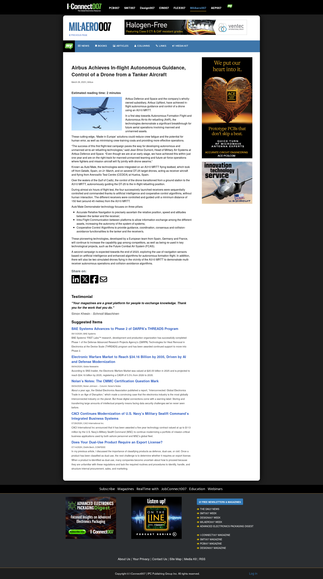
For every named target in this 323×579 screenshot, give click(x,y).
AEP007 (216, 8)
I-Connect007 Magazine (215, 535)
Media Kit (190, 559)
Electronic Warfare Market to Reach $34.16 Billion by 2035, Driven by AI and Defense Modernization (128, 359)
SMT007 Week (208, 513)
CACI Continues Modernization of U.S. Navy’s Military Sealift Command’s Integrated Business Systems (130, 416)
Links (162, 45)
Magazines (125, 489)
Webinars (215, 489)
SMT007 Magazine (211, 539)
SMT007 (129, 8)
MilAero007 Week (211, 522)
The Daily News (209, 509)
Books (102, 45)
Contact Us (159, 559)
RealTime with (147, 489)
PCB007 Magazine (211, 543)
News (85, 45)
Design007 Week (210, 517)
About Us (124, 559)
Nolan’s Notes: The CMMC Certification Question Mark (115, 380)
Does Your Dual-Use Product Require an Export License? (117, 442)
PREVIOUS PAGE (78, 35)
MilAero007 (198, 8)
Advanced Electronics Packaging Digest (227, 526)
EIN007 (164, 8)
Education (197, 489)
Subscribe (107, 489)
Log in (253, 573)
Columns (143, 45)
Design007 (147, 8)
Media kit (182, 45)
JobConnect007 (174, 489)
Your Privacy (141, 559)
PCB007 (114, 8)
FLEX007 (179, 8)
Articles (122, 45)
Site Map (176, 559)
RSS (202, 559)
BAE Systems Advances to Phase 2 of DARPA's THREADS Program (124, 328)
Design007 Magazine (213, 548)
